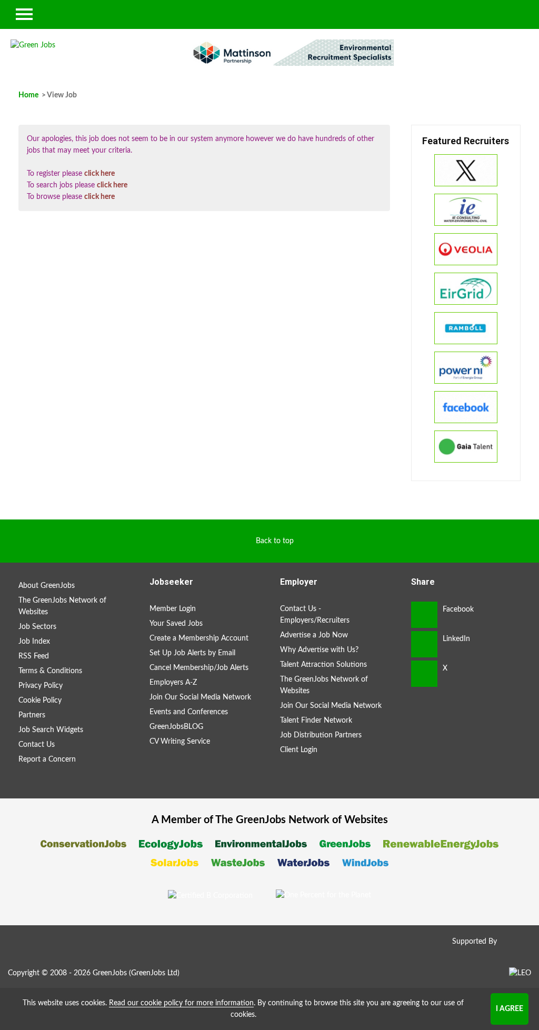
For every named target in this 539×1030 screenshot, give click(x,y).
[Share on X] (424, 674)
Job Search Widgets (50, 730)
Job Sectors (37, 627)
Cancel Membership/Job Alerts (198, 668)
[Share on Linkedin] (424, 644)
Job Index (34, 641)
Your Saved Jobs (176, 623)
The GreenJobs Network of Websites (62, 606)
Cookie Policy (40, 700)
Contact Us (36, 744)
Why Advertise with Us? (319, 650)
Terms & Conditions (50, 671)
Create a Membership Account (198, 638)
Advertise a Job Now (314, 635)
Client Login (298, 750)
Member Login (172, 609)
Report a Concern (47, 759)
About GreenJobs (46, 585)
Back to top (275, 541)
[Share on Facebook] (424, 615)
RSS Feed (33, 656)
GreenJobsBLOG (176, 727)
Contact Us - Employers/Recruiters (315, 614)
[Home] (90, 45)
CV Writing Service (179, 741)
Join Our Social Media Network (200, 697)
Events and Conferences (188, 712)
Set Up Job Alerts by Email (192, 653)
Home (28, 95)
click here (99, 173)
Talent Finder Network (316, 720)
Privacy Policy (40, 685)
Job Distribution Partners (321, 735)
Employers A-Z (173, 682)
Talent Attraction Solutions (323, 664)
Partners (31, 715)
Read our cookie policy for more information (181, 1003)
